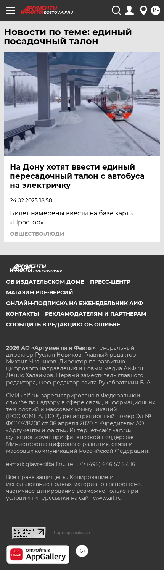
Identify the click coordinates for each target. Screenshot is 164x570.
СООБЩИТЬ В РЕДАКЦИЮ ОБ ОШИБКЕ (63, 324)
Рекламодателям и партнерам (95, 313)
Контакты (22, 313)
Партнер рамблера (72, 532)
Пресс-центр (110, 281)
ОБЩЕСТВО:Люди (37, 233)
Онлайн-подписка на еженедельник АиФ (74, 303)
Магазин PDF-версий (39, 292)
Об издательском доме (45, 281)
